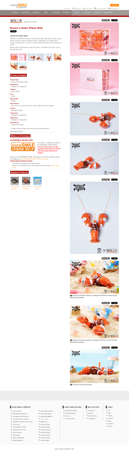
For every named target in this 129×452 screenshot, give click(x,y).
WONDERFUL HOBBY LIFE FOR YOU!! (23, 421)
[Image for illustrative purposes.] (94, 382)
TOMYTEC (111, 423)
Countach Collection (70, 418)
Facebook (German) (45, 435)
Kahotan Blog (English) (45, 413)
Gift (109, 410)
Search (68, 8)
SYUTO (110, 426)
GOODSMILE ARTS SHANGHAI (21, 416)
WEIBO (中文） (44, 421)
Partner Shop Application (18, 437)
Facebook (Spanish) (45, 437)
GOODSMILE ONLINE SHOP (20, 413)
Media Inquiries (114, 8)
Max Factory (91, 410)
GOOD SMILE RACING (71, 410)
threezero (110, 418)
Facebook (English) (45, 427)
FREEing (110, 415)
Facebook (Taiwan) (45, 432)
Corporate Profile (17, 411)
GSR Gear (67, 416)
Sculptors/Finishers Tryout (19, 429)
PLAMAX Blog (91, 418)
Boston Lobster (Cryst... (37, 187)
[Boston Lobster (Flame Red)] (94, 54)
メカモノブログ (44, 419)
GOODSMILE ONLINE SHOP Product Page (35, 159)
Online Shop (77, 8)
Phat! (109, 413)
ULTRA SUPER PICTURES (19, 427)
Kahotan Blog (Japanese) (46, 411)
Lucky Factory (16, 424)
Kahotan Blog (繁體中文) (46, 416)
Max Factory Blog (92, 416)
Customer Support (101, 8)
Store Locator (88, 8)
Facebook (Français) (45, 429)
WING (109, 421)
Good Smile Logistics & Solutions (21, 419)
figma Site (90, 413)
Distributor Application (18, 440)
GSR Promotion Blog (70, 413)
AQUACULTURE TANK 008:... (26, 187)
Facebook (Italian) (44, 440)
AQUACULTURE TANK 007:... (15, 187)
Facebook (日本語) (45, 424)
